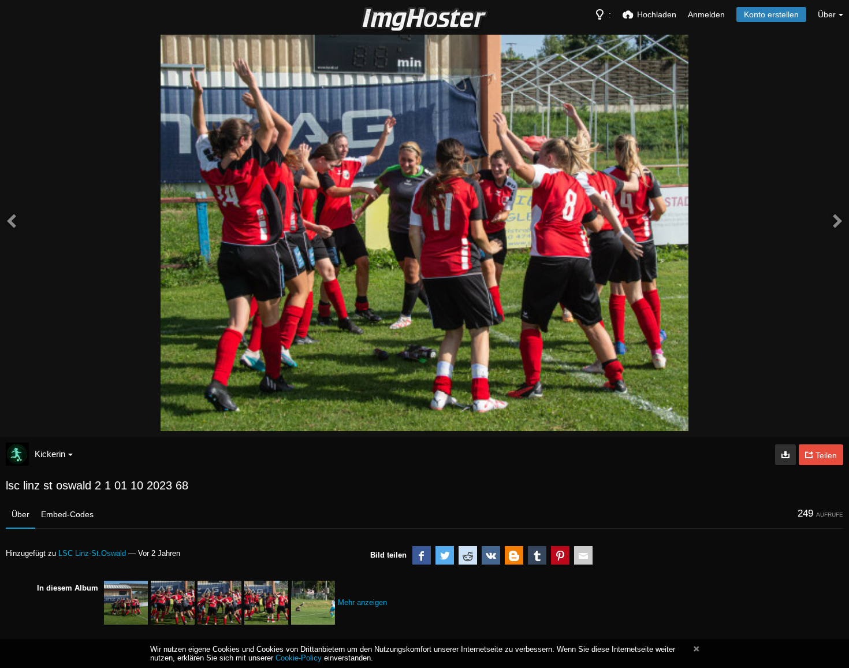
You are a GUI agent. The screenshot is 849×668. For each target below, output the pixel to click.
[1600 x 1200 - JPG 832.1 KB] (785, 454)
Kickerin (50, 454)
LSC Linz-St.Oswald (92, 553)
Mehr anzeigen (362, 602)
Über (20, 514)
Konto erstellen (771, 14)
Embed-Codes (67, 514)
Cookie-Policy (298, 658)
